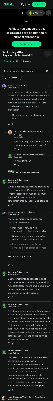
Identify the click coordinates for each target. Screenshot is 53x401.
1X (48, 53)
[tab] (11, 61)
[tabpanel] (26, 233)
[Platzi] (9, 4)
